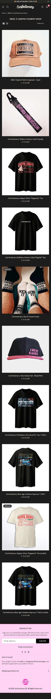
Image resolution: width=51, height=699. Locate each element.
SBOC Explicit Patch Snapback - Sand (25, 80)
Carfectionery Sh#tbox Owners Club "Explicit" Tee (25, 257)
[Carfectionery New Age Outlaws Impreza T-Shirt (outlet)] (25, 585)
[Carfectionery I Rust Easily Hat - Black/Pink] (25, 349)
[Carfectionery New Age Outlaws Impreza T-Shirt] (25, 467)
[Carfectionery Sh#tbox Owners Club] (25, 231)
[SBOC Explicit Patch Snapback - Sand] (25, 53)
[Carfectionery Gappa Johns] (25, 171)
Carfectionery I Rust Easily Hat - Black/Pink (26, 376)
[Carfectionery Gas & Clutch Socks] (25, 290)
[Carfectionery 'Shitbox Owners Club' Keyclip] (25, 112)
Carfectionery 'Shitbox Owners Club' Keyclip (25, 139)
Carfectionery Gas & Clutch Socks (25, 316)
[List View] (7, 23)
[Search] (7, 7)
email (21, 661)
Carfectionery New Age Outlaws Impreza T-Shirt (25, 494)
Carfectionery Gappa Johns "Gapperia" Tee (25, 198)
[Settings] (42, 7)
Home (4, 13)
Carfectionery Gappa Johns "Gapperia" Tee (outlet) (25, 553)
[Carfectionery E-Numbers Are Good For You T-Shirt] (25, 408)
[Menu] (3, 7)
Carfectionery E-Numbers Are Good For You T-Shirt (25, 435)
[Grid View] (3, 23)
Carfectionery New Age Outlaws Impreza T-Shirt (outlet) (25, 612)
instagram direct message (35, 661)
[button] (47, 7)
